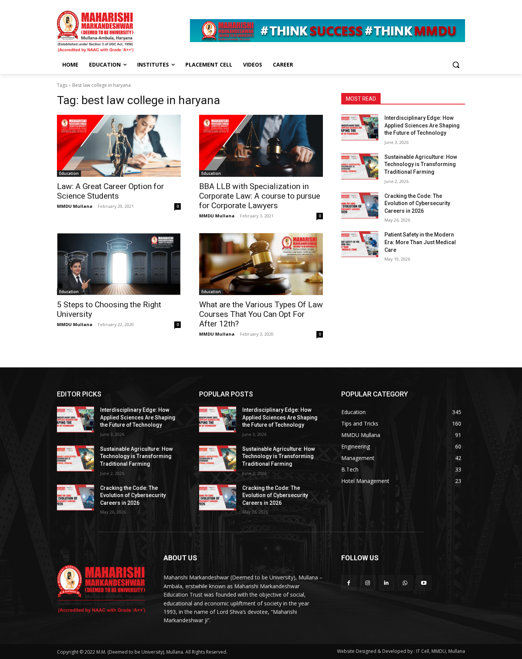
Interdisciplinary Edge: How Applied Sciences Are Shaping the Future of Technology (422, 125)
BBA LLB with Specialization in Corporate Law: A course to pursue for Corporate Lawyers (259, 196)
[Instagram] (367, 582)
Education (69, 173)
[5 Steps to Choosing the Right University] (119, 264)
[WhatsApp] (405, 582)
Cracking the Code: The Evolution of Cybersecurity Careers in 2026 (417, 203)
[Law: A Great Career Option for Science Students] (119, 146)
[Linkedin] (386, 582)
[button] (456, 64)
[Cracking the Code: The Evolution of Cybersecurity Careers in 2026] (359, 205)
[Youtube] (424, 582)
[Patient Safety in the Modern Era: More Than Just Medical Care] (359, 244)
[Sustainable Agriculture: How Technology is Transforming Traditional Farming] (359, 166)
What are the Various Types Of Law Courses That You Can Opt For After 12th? (261, 314)
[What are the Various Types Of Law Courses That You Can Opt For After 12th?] (261, 264)
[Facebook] (348, 582)
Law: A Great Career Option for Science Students (110, 191)
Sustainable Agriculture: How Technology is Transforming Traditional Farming (420, 164)
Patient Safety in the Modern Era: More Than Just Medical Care (420, 242)
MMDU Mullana (74, 206)
